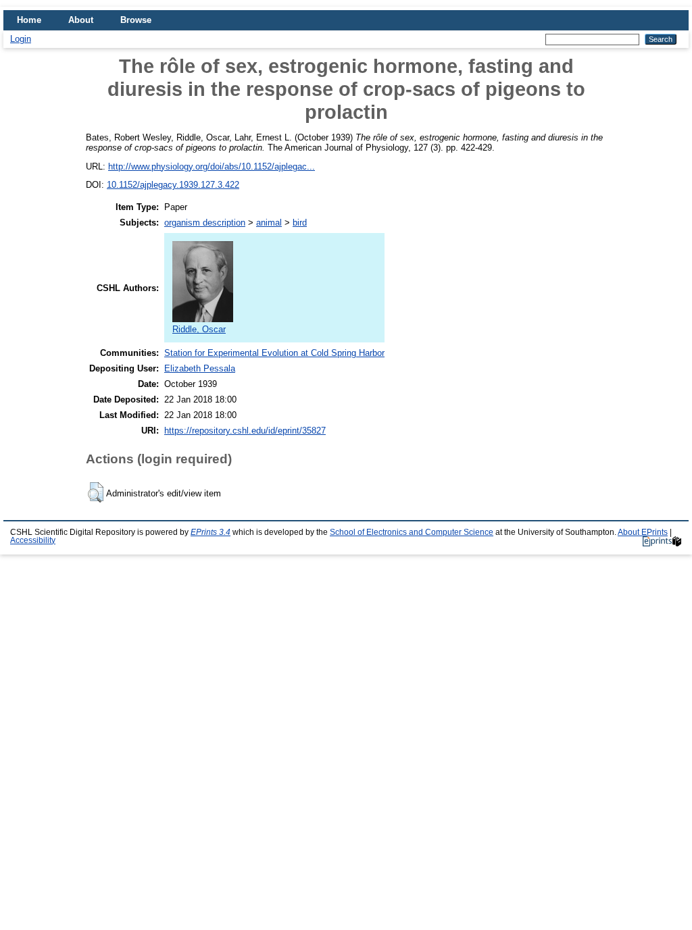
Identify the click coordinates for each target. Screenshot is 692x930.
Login (20, 39)
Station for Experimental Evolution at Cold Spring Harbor (274, 353)
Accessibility (32, 540)
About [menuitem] (80, 20)
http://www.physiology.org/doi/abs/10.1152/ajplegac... (211, 166)
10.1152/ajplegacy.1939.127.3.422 (173, 185)
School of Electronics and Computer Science (411, 532)
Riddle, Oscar (199, 329)
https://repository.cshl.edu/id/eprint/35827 (245, 430)
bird (300, 222)
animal (269, 222)
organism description (204, 222)
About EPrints (643, 532)
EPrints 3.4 (210, 532)
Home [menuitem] (29, 20)
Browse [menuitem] (135, 20)
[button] (95, 492)
